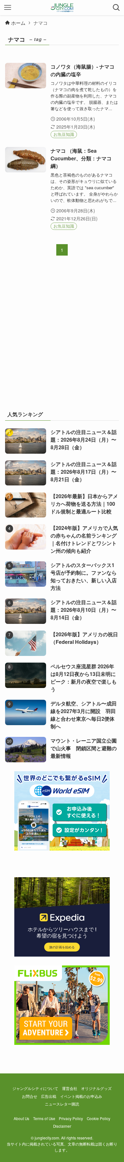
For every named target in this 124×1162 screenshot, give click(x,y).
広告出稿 (48, 1096)
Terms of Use (44, 1118)
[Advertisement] (62, 337)
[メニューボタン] (7, 7)
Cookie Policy (98, 1118)
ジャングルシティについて (35, 1088)
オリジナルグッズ (96, 1088)
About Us (21, 1118)
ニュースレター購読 (62, 1103)
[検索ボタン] (116, 7)
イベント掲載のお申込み (81, 1096)
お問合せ (29, 1096)
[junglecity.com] (62, 7)
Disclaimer (62, 1126)
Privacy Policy (71, 1118)
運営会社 (69, 1088)
